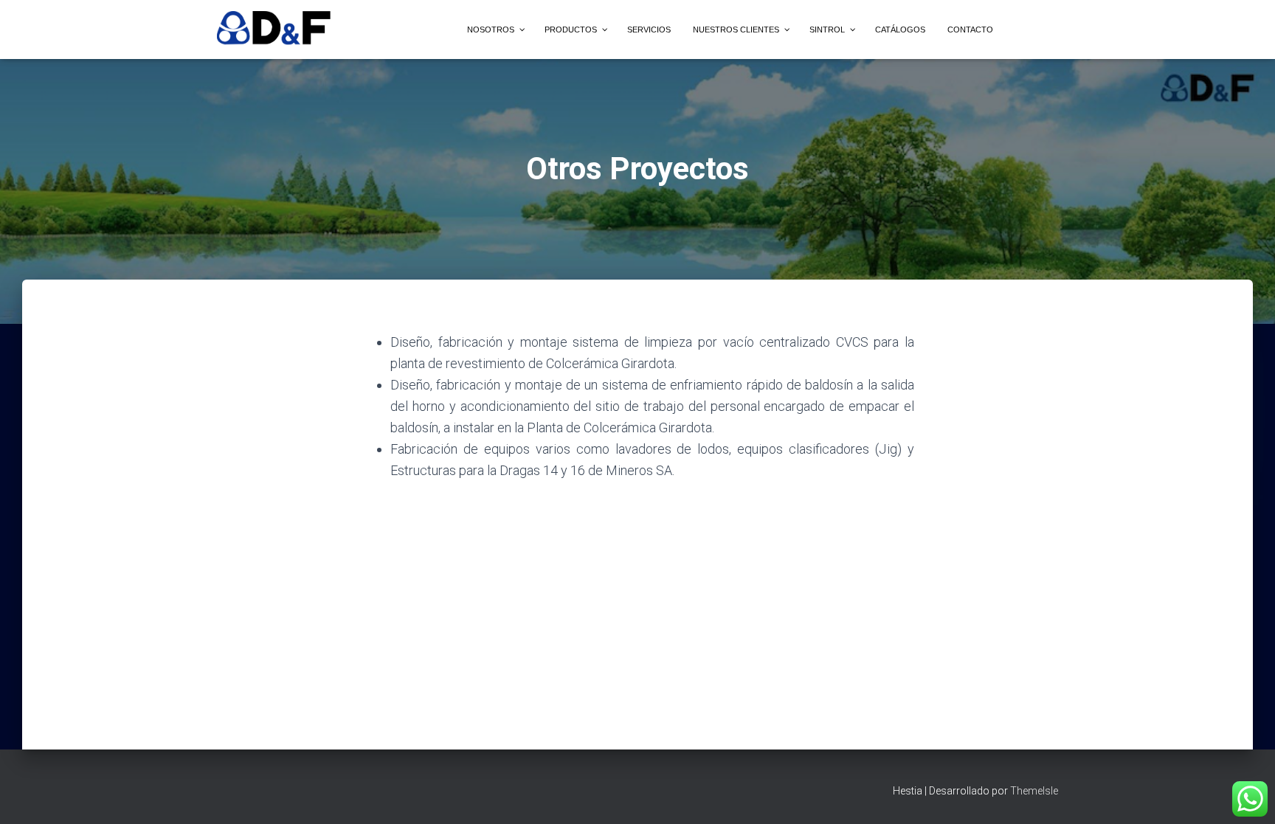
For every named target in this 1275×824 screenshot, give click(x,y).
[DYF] (275, 29)
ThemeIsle (1034, 791)
